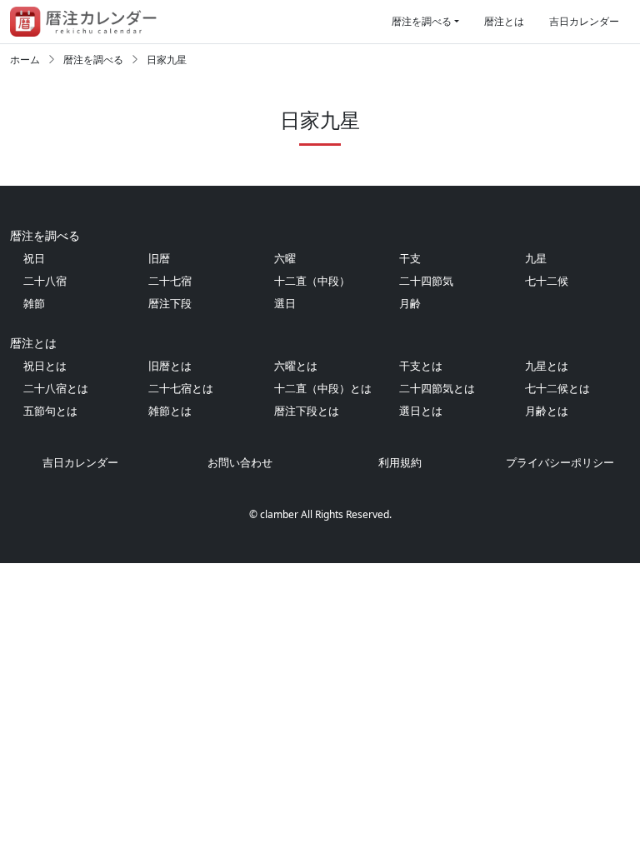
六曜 (285, 258)
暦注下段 (170, 303)
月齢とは (546, 410)
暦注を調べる (422, 21)
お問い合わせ (240, 462)
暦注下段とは (306, 410)
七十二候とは (557, 388)
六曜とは (296, 365)
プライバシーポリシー (560, 462)
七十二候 (546, 280)
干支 (410, 258)
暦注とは (504, 21)
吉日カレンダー (584, 21)
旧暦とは (170, 365)
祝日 (34, 258)
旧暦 (159, 258)
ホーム (25, 59)
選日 (285, 303)
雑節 (34, 303)
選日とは (420, 410)
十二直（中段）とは (323, 388)
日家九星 (167, 59)
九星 (536, 258)
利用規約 (400, 462)
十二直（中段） (312, 280)
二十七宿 (170, 280)
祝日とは (45, 365)
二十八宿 (45, 280)
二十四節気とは (437, 388)
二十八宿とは (55, 388)
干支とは (420, 365)
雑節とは (170, 410)
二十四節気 (426, 280)
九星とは (546, 365)
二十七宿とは (180, 388)
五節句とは (50, 410)
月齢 (410, 303)
